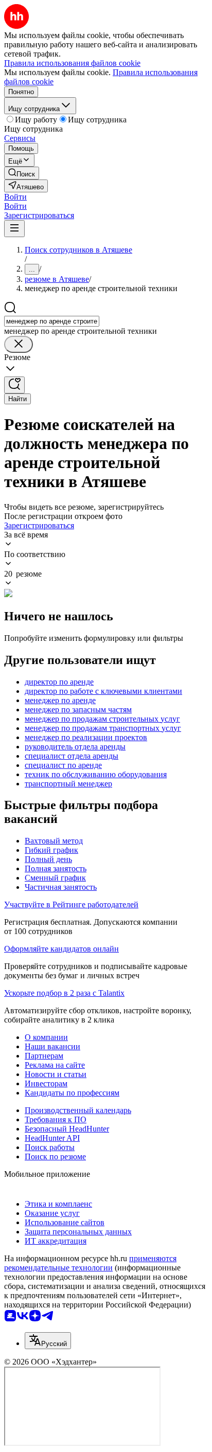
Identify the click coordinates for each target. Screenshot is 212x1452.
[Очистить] (18, 344)
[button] (15, 196)
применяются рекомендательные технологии (90, 1263)
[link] (21, 173)
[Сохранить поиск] (14, 385)
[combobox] (51, 321)
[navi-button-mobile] (14, 228)
